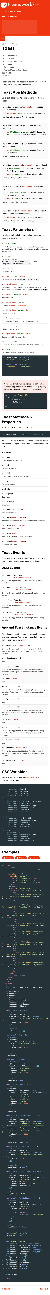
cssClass (5, 326)
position (5, 276)
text (3, 268)
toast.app (6, 457)
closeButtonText (9, 310)
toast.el (5, 465)
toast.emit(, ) (14, 541)
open (3, 666)
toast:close (7, 600)
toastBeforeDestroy (10, 760)
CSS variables (31, 777)
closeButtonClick (9, 645)
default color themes (18, 305)
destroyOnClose (8, 334)
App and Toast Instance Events (16, 70)
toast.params (7, 481)
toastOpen (6, 678)
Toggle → (44, 1289)
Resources (11, 11)
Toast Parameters (8, 58)
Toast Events (7, 64)
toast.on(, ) (13, 509)
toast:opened (7, 587)
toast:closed (7, 612)
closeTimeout (7, 318)
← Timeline (7, 1289)
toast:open (6, 575)
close (4, 707)
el (3, 244)
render (4, 341)
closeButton (7, 294)
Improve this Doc (12, 44)
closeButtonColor (9, 302)
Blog (19, 11)
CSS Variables (7, 73)
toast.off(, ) (13, 525)
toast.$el (6, 473)
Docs (4, 11)
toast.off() (9, 533)
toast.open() (7, 494)
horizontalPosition (10, 284)
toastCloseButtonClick (11, 658)
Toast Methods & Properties (12, 61)
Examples (5, 76)
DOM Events (9, 67)
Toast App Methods (9, 55)
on (3, 349)
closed (4, 727)
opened (4, 686)
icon (3, 256)
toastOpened (7, 699)
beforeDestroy (8, 748)
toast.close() (8, 502)
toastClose (6, 719)
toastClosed (7, 740)
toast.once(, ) (14, 517)
